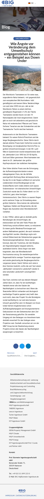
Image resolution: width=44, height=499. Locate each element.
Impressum (10, 496)
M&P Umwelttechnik (17, 437)
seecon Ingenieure (16, 412)
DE (32, 3)
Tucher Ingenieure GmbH (18, 415)
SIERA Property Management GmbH (22, 430)
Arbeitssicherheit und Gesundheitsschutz (25, 383)
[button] (15, 346)
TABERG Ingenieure (16, 408)
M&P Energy (14, 440)
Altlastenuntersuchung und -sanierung (24, 380)
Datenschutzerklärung (26, 496)
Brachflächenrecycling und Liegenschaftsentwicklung (21, 391)
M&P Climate (14, 433)
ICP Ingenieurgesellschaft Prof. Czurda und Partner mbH (23, 444)
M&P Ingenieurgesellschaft (19, 405)
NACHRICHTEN (22, 38)
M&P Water (13, 418)
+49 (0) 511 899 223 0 (21, 474)
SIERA (11, 402)
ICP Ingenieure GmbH (17, 421)
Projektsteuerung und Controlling (22, 386)
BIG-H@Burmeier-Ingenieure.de (27, 477)
